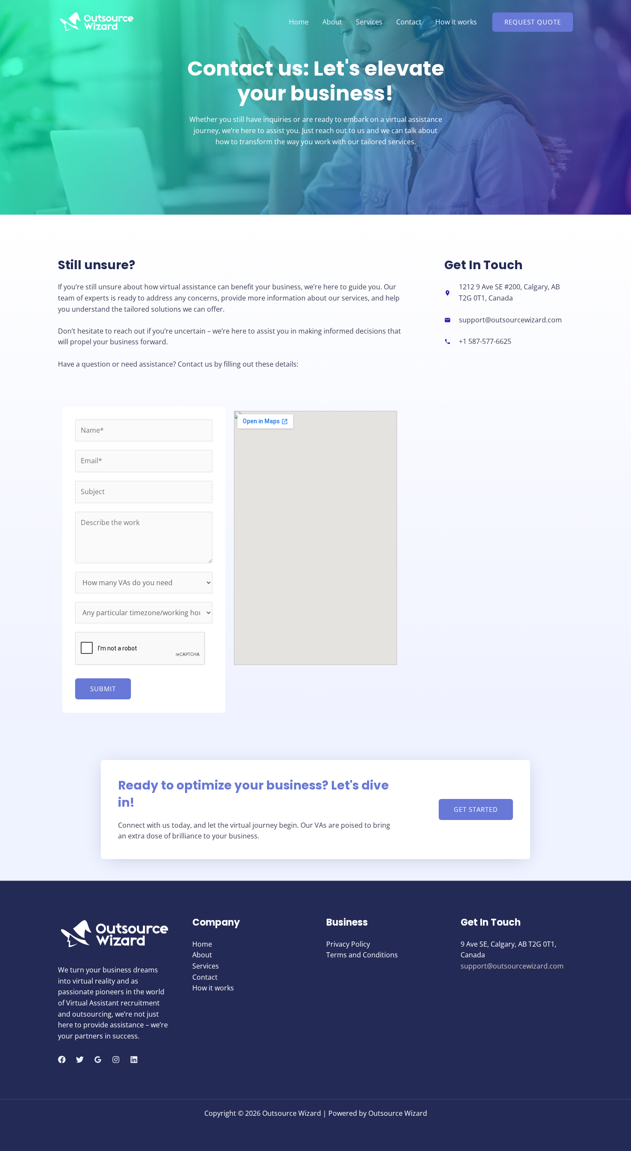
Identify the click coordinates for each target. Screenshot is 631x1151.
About (332, 22)
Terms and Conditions (362, 955)
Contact (409, 22)
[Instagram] (116, 1059)
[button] (532, 22)
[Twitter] (80, 1059)
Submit (103, 688)
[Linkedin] (134, 1059)
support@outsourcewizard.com (512, 966)
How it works (456, 22)
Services (369, 22)
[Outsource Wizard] (96, 21)
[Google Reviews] (98, 1059)
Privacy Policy (348, 944)
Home (299, 22)
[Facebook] (62, 1059)
